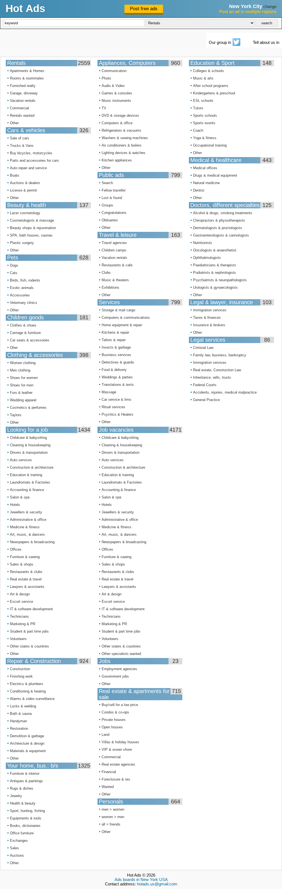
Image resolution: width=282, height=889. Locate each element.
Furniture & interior (24, 773)
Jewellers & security (26, 512)
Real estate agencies (118, 764)
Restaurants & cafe (117, 265)
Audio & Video (113, 86)
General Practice (206, 400)
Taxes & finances (207, 317)
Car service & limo (116, 399)
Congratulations (114, 213)
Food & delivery (114, 370)
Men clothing (20, 370)
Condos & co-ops (115, 712)
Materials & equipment (28, 751)
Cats (13, 273)
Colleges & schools (208, 71)
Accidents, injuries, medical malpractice (225, 392)
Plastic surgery (22, 243)
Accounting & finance (27, 490)
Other (14, 123)
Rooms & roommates (27, 78)
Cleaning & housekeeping (30, 445)
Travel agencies (114, 243)
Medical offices (205, 168)
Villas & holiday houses (120, 742)
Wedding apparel (23, 400)
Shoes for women (24, 378)
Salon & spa (19, 497)
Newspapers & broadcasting (32, 542)
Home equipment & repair (122, 325)
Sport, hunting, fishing (27, 811)
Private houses (114, 720)
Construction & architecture (31, 467)
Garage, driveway (24, 93)
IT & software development (31, 609)
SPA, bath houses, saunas (31, 235)
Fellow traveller (114, 190)
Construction (20, 669)
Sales (14, 848)
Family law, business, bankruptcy (219, 355)
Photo (106, 78)
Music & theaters (115, 280)
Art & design (20, 594)
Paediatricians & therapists (214, 265)
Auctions (17, 855)
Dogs (14, 265)
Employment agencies (119, 669)
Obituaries (110, 220)
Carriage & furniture (25, 333)
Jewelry (16, 796)
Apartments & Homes (27, 71)
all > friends (111, 824)
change (269, 6)
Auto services (21, 460)
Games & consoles (117, 93)
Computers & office (117, 123)
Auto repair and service (28, 168)
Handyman (18, 721)
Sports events (204, 123)
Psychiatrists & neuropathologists (220, 280)
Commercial (19, 108)
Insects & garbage (116, 347)
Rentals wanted (22, 115)
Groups (107, 205)
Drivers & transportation (29, 452)
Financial (109, 772)
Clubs (106, 272)
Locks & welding (23, 706)
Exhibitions (110, 287)
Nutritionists (202, 243)
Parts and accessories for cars (34, 160)
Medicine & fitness (25, 527)
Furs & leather (21, 393)
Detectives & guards (118, 362)
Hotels (15, 505)
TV (104, 108)
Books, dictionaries (25, 826)
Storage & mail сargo (118, 310)
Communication (114, 71)
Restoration (19, 728)
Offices (15, 549)
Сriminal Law (203, 348)
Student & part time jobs (29, 631)
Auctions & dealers (25, 183)
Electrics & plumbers (26, 684)
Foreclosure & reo (116, 779)
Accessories (20, 295)
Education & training (26, 475)
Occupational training (210, 145)
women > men (113, 817)
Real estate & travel (26, 579)
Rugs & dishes (21, 788)
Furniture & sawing (25, 557)
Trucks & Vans (22, 146)
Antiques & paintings (26, 781)
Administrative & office (28, 520)
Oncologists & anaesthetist (214, 250)
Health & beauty (23, 803)
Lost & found (112, 198)
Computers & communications (126, 317)
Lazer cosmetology (25, 213)
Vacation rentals (23, 101)
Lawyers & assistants (27, 587)
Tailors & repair (114, 340)
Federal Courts (204, 385)
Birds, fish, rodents (25, 280)
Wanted (108, 787)
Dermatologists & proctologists (217, 228)
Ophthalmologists (207, 258)
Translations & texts (118, 385)
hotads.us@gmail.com (157, 884)
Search (107, 183)
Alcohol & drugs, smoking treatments (222, 213)
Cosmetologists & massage (32, 220)
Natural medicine (206, 183)
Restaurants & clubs (26, 572)
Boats (14, 175)
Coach (198, 130)
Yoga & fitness (204, 138)
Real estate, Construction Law (217, 370)
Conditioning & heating (28, 691)
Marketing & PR (22, 624)
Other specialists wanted (121, 654)
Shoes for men (21, 385)
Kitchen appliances (117, 160)
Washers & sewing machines (125, 138)
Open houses (112, 727)
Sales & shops (21, 564)
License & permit (23, 190)
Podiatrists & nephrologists (214, 272)
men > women (113, 809)
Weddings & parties (117, 377)
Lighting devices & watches (123, 153)
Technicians (19, 616)
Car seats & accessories (29, 340)
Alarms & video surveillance (32, 699)
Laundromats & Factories (30, 482)
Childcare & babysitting (28, 438)
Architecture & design (27, 743)
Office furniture (22, 833)
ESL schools (203, 101)
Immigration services (209, 310)
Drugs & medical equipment (215, 175)
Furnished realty (23, 86)
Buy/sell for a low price (120, 705)
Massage (109, 392)
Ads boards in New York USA (141, 879)
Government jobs (115, 676)
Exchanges (19, 840)
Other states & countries (29, 646)
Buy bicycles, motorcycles (31, 153)
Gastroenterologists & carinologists (221, 235)
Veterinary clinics (23, 303)
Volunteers (18, 639)
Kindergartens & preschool (214, 93)
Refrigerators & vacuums (121, 130)
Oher (14, 348)
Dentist (198, 190)
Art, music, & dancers (27, 534)
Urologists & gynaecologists (215, 287)
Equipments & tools (25, 818)
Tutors (198, 108)
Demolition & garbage (27, 736)
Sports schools (205, 115)
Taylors (15, 415)
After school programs (210, 86)
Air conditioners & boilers (122, 145)
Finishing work (21, 676)
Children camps (114, 250)
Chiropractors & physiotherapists (219, 220)
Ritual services (113, 407)
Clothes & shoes (23, 325)
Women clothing (23, 363)
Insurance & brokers (209, 325)
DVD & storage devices (120, 115)
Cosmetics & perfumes (28, 407)
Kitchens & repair (115, 332)
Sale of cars (19, 138)
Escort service (21, 601)
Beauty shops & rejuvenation (33, 228)
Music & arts (203, 78)
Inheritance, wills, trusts (212, 377)
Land (105, 735)
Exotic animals (22, 288)
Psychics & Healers (117, 414)
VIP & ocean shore (117, 749)
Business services (116, 355)
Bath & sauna (21, 714)
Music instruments (116, 101)
